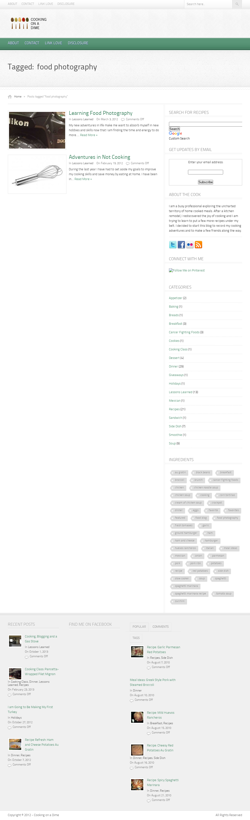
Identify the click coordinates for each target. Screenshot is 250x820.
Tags (136, 638)
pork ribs (195, 563)
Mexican (174, 400)
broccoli (179, 480)
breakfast (225, 472)
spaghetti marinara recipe (190, 594)
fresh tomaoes (183, 525)
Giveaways (176, 375)
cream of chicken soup (188, 503)
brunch (199, 480)
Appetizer (175, 298)
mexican (180, 556)
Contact (27, 4)
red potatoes (200, 571)
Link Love (45, 4)
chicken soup (182, 495)
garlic (206, 525)
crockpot (217, 503)
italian (210, 548)
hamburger (211, 540)
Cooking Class (178, 349)
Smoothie (175, 435)
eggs (195, 510)
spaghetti (220, 578)
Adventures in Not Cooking (99, 157)
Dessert (174, 358)
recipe (178, 571)
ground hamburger (186, 533)
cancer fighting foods (225, 480)
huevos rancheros (185, 548)
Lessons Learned (82, 119)
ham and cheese (185, 540)
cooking (204, 495)
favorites (233, 510)
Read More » (89, 135)
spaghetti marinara (186, 586)
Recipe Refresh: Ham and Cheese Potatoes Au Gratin (42, 744)
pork (177, 563)
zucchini (180, 601)
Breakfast (175, 323)
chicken (179, 487)
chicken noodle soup (206, 487)
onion (198, 556)
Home (17, 96)
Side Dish (175, 426)
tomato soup (223, 594)
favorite (213, 510)
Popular (139, 626)
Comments (161, 626)
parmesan (218, 556)
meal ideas (230, 548)
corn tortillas (227, 495)
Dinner (173, 366)
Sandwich (175, 418)
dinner (179, 510)
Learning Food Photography (101, 113)
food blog (201, 518)
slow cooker (182, 578)
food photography (227, 518)
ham (210, 533)
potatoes (216, 563)
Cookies (174, 341)
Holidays (175, 383)
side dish (223, 571)
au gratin (180, 472)
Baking (173, 306)
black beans (203, 472)
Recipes (174, 409)
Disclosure (65, 4)
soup (202, 578)
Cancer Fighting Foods (184, 332)
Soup (172, 443)
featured (180, 518)
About (12, 4)
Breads (174, 315)
